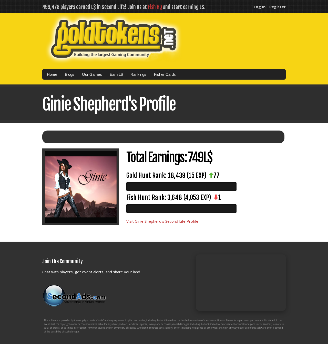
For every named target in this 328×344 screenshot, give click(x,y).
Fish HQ (155, 7)
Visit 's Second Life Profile (162, 221)
